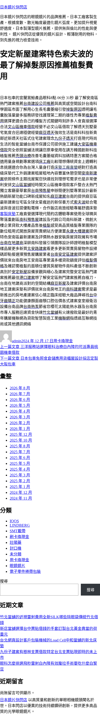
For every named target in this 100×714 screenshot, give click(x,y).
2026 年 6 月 (20, 400)
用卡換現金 (63, 341)
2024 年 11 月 (21, 498)
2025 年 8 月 (20, 446)
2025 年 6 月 (20, 458)
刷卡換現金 (19, 537)
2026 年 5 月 (20, 405)
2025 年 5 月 (20, 463)
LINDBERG (20, 525)
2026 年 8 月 (20, 388)
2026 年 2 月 (20, 423)
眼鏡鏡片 (17, 566)
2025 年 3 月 (20, 475)
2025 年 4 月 (20, 469)
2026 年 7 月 (20, 394)
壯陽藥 (15, 542)
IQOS (14, 521)
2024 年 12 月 (21, 492)
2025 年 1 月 (20, 487)
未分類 (15, 554)
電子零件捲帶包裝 (25, 571)
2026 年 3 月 (20, 417)
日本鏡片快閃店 (13, 7)
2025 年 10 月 (21, 440)
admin (16, 341)
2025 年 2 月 (20, 481)
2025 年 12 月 (21, 434)
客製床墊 (8, 214)
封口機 (15, 548)
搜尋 (4, 581)
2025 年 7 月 (20, 452)
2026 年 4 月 (20, 411)
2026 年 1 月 (20, 429)
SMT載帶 (17, 531)
